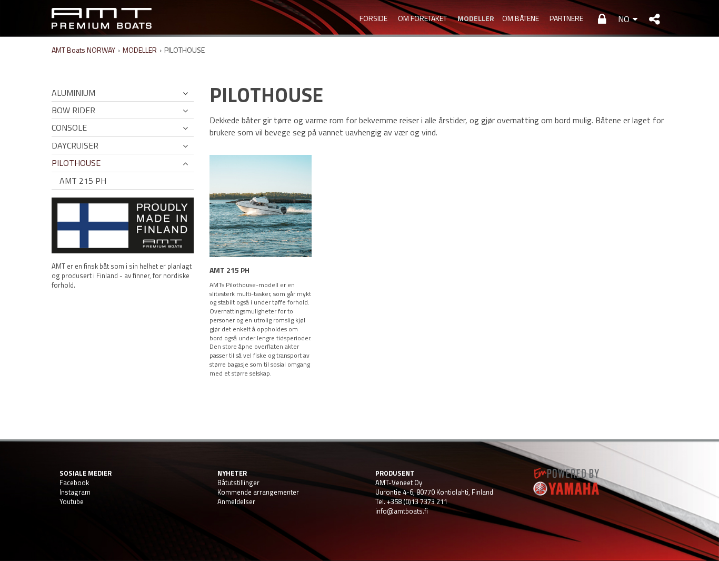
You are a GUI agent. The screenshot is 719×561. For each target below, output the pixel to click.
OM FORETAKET (422, 18)
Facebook (74, 482)
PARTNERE (566, 18)
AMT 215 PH (82, 180)
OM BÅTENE (520, 18)
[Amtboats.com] (102, 18)
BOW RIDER (73, 110)
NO (624, 19)
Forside (373, 18)
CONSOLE (69, 127)
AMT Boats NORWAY (83, 49)
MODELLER (474, 18)
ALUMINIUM (73, 92)
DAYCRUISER (75, 145)
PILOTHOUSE (76, 162)
